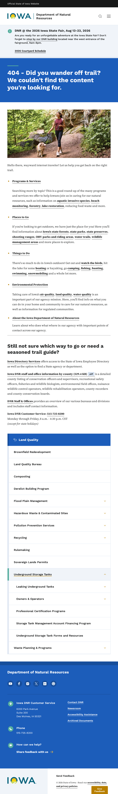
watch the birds (91, 263)
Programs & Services (26, 181)
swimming (19, 273)
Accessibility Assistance (82, 714)
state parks (77, 232)
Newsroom (74, 708)
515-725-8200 (55, 414)
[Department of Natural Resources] (19, 16)
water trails (82, 237)
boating (40, 268)
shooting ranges (23, 237)
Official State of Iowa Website (23, 3)
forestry (35, 206)
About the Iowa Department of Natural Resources (45, 318)
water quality (82, 294)
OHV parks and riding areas (54, 237)
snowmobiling (38, 273)
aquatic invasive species (73, 201)
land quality (64, 294)
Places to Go (20, 217)
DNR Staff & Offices (20, 401)
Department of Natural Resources (53, 16)
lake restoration (52, 206)
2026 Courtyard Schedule (30, 50)
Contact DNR (75, 702)
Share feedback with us (32, 751)
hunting (97, 268)
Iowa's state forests (56, 232)
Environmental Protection (30, 284)
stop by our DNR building (41, 39)
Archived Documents (80, 720)
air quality (47, 294)
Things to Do (21, 253)
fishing (85, 268)
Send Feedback (65, 775)
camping (74, 268)
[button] (99, 790)
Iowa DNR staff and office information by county (50, 374)
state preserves (97, 232)
